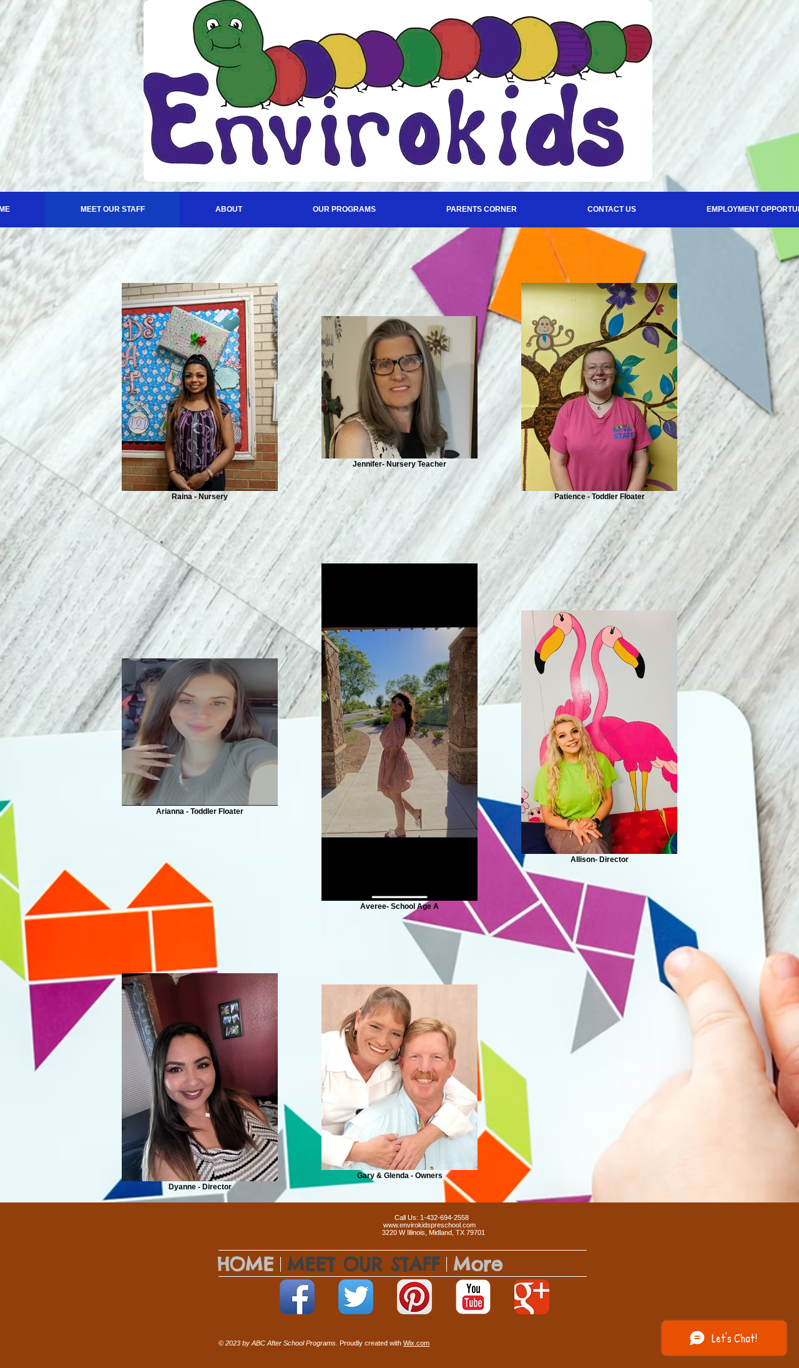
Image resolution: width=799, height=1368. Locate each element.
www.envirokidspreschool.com (429, 1225)
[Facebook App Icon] (297, 1296)
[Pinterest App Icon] (414, 1296)
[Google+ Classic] (531, 1296)
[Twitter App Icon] (355, 1296)
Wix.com (416, 1343)
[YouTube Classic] (473, 1296)
